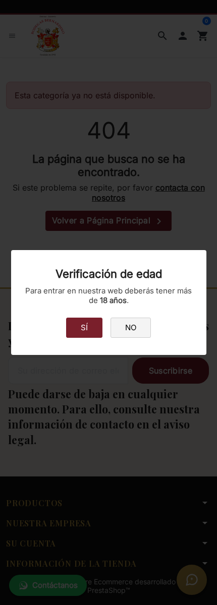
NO (130, 327)
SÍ (84, 327)
